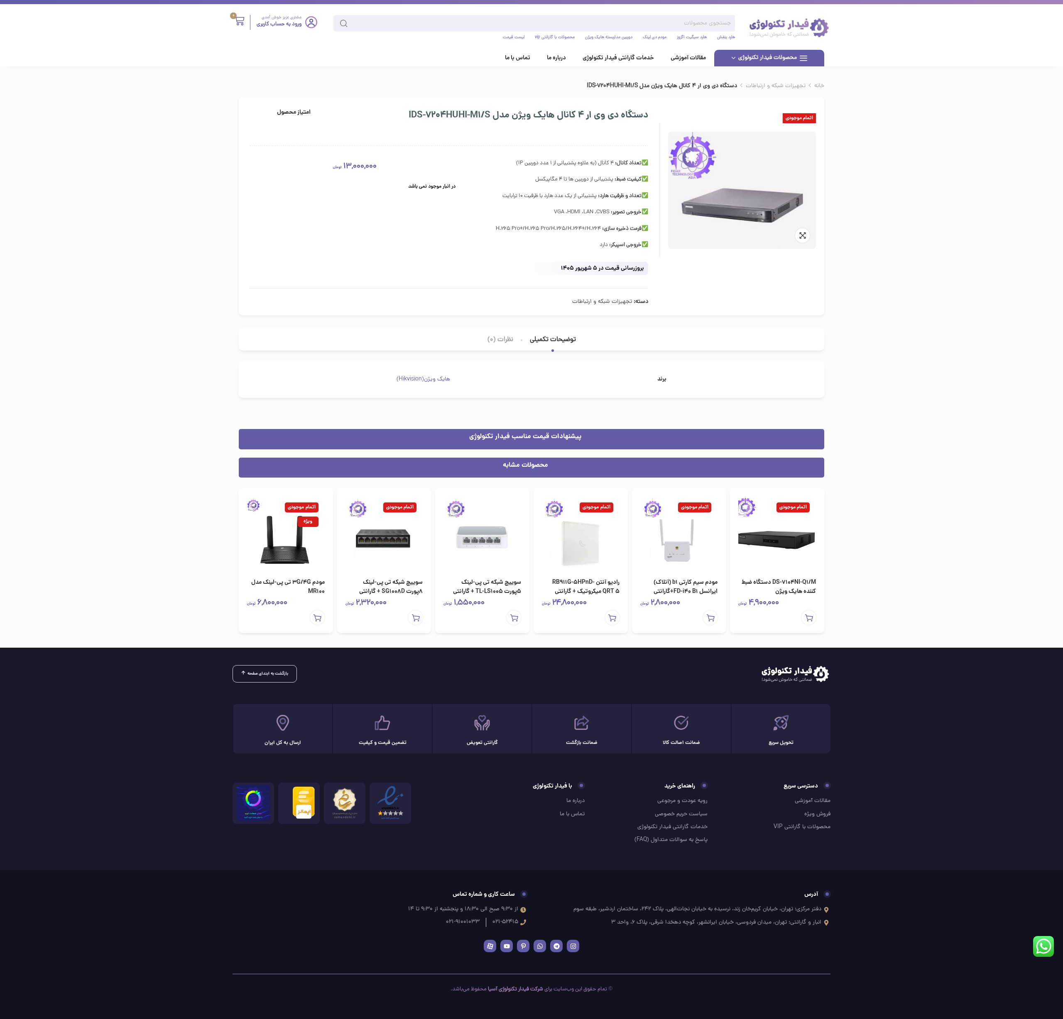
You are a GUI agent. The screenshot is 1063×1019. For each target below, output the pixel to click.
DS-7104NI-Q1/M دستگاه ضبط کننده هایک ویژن (779, 587)
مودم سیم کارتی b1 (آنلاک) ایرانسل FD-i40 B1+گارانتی (686, 587)
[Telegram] (556, 946)
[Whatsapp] (540, 946)
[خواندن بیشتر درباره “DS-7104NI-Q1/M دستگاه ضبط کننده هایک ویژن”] (808, 617)
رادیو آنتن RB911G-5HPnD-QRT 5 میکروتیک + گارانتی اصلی (586, 591)
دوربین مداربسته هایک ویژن (608, 38)
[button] (514, 617)
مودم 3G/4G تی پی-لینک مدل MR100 (288, 587)
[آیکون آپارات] (490, 946)
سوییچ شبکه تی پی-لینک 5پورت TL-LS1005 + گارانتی (487, 587)
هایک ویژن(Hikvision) (423, 379)
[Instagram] (573, 946)
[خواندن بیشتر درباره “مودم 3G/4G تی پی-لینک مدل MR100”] (317, 617)
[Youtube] (506, 946)
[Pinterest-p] (523, 946)
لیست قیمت (513, 38)
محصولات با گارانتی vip (555, 38)
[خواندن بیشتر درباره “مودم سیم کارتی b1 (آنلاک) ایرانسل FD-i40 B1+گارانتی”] (710, 617)
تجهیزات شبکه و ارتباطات (776, 86)
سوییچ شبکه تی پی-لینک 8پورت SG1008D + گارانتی (391, 587)
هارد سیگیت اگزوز (692, 38)
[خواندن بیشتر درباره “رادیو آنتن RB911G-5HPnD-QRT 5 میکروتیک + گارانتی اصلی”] (612, 617)
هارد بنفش (726, 38)
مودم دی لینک (654, 38)
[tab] (553, 340)
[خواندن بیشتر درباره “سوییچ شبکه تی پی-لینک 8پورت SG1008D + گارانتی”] (415, 617)
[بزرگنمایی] (802, 235)
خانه (819, 86)
